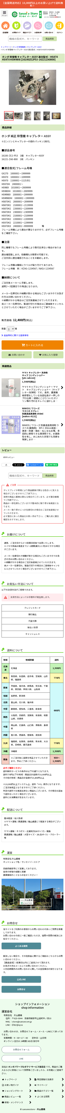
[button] (4, 13)
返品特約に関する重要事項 (16, 335)
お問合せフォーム (21, 1049)
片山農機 (41, 1109)
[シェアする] (6, 465)
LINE (21, 1058)
